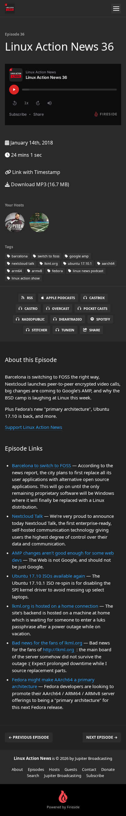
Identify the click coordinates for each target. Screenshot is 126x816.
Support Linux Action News (33, 427)
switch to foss (48, 256)
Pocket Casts (95, 308)
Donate (108, 769)
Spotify (103, 319)
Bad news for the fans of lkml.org (47, 643)
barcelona (19, 256)
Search (33, 775)
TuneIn (67, 330)
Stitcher (39, 330)
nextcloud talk (22, 263)
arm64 (16, 270)
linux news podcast (87, 270)
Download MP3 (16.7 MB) (39, 184)
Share (94, 330)
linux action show (25, 278)
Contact (89, 769)
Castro (31, 308)
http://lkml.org (59, 649)
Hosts (54, 769)
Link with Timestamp (35, 172)
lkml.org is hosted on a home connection (55, 606)
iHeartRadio (70, 319)
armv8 (36, 270)
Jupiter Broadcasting (62, 775)
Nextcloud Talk (28, 516)
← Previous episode (29, 737)
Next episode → (101, 737)
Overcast (60, 308)
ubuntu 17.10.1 (79, 263)
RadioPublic (33, 319)
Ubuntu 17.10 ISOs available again (49, 576)
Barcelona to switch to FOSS (42, 465)
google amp (79, 256)
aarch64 (107, 263)
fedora (57, 270)
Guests (71, 769)
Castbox (97, 297)
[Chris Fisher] (14, 224)
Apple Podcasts (60, 297)
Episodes (36, 769)
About (17, 769)
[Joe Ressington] (39, 224)
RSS (30, 297)
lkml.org (50, 263)
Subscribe (95, 775)
